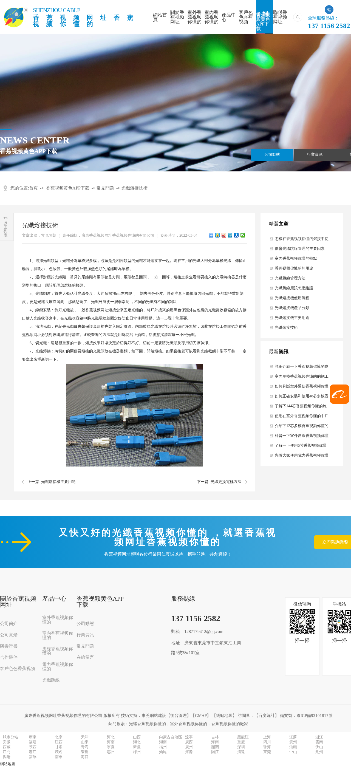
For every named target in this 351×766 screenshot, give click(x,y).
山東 (85, 742)
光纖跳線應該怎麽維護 (294, 288)
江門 (6, 752)
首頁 (33, 188)
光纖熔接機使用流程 (292, 298)
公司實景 (9, 635)
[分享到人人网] (236, 235)
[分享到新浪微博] (224, 235)
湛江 (32, 752)
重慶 (241, 742)
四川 (267, 742)
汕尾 (163, 752)
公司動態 (272, 154)
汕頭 (293, 747)
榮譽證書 (9, 646)
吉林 (215, 737)
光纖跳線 (51, 680)
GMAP (201, 715)
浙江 (319, 737)
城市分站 (10, 737)
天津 (85, 737)
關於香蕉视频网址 (177, 17)
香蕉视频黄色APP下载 (263, 21)
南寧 (59, 757)
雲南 (319, 742)
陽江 (215, 752)
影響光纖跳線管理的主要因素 (300, 249)
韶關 (215, 747)
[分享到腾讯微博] (230, 235)
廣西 (189, 742)
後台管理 (178, 715)
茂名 (59, 752)
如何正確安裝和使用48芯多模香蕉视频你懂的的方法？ (302, 397)
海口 (85, 757)
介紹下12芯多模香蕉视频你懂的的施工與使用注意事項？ (302, 427)
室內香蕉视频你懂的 (212, 17)
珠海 (267, 747)
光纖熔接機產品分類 (292, 308)
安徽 (6, 742)
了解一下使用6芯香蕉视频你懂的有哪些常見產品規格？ (301, 447)
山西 (137, 737)
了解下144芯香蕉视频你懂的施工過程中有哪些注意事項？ (301, 407)
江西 (59, 742)
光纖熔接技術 (134, 188)
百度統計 (266, 715)
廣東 (32, 737)
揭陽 (6, 757)
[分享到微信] (242, 235)
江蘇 (293, 737)
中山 (293, 752)
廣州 (189, 747)
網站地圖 (224, 715)
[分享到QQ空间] (217, 235)
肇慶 (85, 752)
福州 (163, 747)
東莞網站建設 (153, 715)
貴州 (293, 742)
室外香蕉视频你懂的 (195, 17)
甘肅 (59, 747)
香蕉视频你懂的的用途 (294, 268)
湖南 (163, 742)
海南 (215, 742)
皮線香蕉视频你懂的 (57, 651)
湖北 (137, 742)
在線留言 (85, 657)
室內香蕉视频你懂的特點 (296, 258)
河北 (111, 737)
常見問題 (105, 188)
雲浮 (32, 757)
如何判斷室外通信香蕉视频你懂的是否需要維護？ (302, 387)
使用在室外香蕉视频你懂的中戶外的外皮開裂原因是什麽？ (302, 417)
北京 (59, 737)
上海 (267, 737)
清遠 (241, 752)
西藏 (6, 747)
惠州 (111, 752)
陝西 (32, 747)
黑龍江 (243, 737)
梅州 (137, 752)
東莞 (267, 752)
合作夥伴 (9, 657)
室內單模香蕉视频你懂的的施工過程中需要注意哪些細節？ (302, 377)
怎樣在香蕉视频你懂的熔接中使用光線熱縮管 (302, 240)
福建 (32, 742)
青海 (85, 747)
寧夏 (111, 747)
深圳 (241, 747)
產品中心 (229, 17)
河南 (111, 742)
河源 (189, 752)
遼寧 (189, 737)
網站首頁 (160, 17)
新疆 (137, 747)
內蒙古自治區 (170, 737)
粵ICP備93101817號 (314, 715)
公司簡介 (9, 623)
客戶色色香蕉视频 (246, 17)
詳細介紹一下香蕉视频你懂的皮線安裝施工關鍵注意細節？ (302, 368)
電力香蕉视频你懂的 (57, 666)
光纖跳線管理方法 (290, 278)
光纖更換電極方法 (226, 482)
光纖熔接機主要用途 (58, 482)
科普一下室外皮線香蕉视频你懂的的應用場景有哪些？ (302, 437)
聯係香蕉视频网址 (280, 17)
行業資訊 (314, 154)
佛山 (319, 747)
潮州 (319, 752)
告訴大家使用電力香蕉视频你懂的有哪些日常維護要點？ (302, 456)
